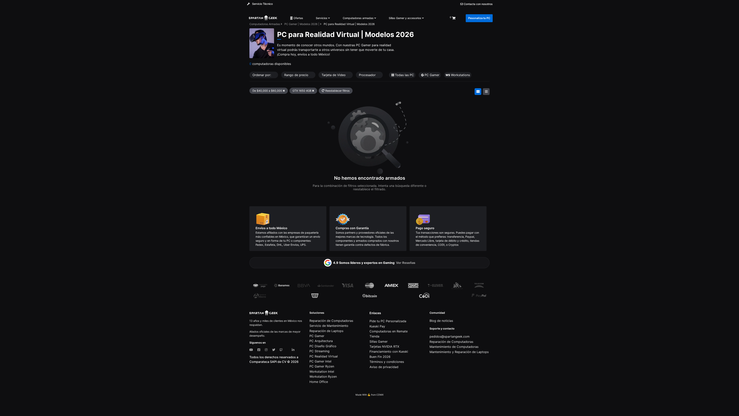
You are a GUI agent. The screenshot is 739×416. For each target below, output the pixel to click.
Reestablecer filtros (336, 90)
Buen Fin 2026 (380, 357)
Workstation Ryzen (323, 376)
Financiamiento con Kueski (389, 351)
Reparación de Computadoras (331, 321)
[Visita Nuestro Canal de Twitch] (282, 350)
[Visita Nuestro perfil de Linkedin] (294, 350)
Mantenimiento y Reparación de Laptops (459, 352)
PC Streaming (319, 351)
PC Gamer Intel (320, 361)
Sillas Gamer (379, 341)
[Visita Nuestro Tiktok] (288, 350)
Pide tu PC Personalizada (388, 321)
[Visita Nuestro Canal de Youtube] (251, 350)
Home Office (318, 382)
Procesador (368, 75)
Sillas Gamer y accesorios (405, 18)
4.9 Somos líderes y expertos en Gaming (374, 263)
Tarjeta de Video (334, 75)
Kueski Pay (377, 326)
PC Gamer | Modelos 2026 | (302, 24)
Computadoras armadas (358, 18)
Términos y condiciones (387, 362)
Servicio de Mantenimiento (328, 326)
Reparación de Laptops (326, 331)
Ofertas (298, 18)
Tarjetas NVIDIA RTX (384, 346)
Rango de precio (296, 75)
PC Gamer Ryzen (321, 366)
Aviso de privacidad (384, 367)
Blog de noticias (441, 321)
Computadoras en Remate (389, 331)
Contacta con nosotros (478, 4)
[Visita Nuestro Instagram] (267, 350)
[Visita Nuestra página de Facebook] (259, 350)
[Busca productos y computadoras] (436, 18)
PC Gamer (316, 336)
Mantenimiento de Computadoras (454, 347)
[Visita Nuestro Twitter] (274, 350)
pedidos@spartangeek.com (450, 336)
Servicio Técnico (262, 3)
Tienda (374, 336)
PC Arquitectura (321, 341)
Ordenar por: (262, 75)
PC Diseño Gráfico (322, 346)
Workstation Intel (321, 371)
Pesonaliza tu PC (479, 18)
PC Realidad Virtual (323, 356)
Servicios (322, 18)
